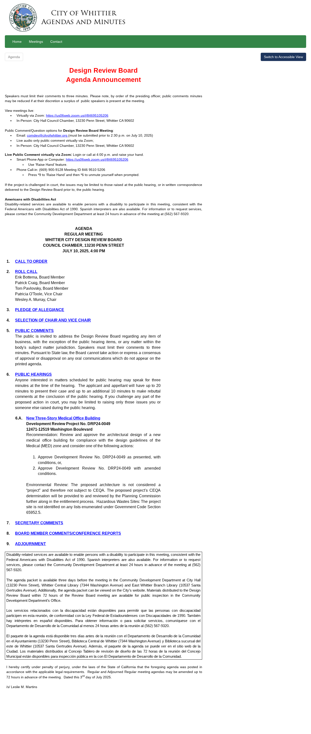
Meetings (36, 42)
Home (17, 42)
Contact (56, 42)
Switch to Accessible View (283, 57)
